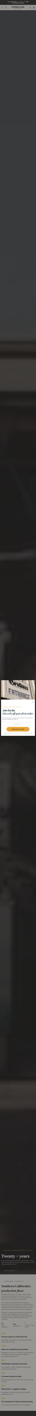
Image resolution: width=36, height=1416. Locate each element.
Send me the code (18, 729)
